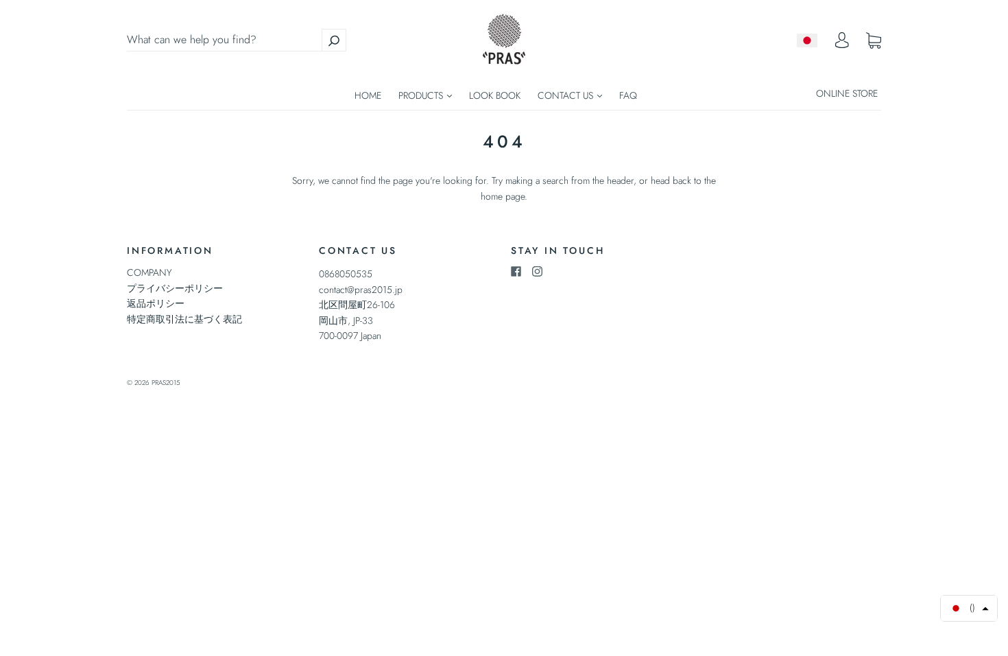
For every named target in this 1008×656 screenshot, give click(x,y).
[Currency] (807, 40)
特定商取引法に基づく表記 (184, 319)
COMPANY (149, 272)
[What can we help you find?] (236, 40)
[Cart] (873, 40)
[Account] (842, 44)
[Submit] (334, 40)
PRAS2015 (166, 382)
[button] (969, 608)
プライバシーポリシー (175, 288)
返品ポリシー (155, 303)
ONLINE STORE (847, 93)
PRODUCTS (422, 95)
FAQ (628, 95)
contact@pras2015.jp (361, 289)
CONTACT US (567, 95)
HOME (368, 95)
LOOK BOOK (494, 95)
